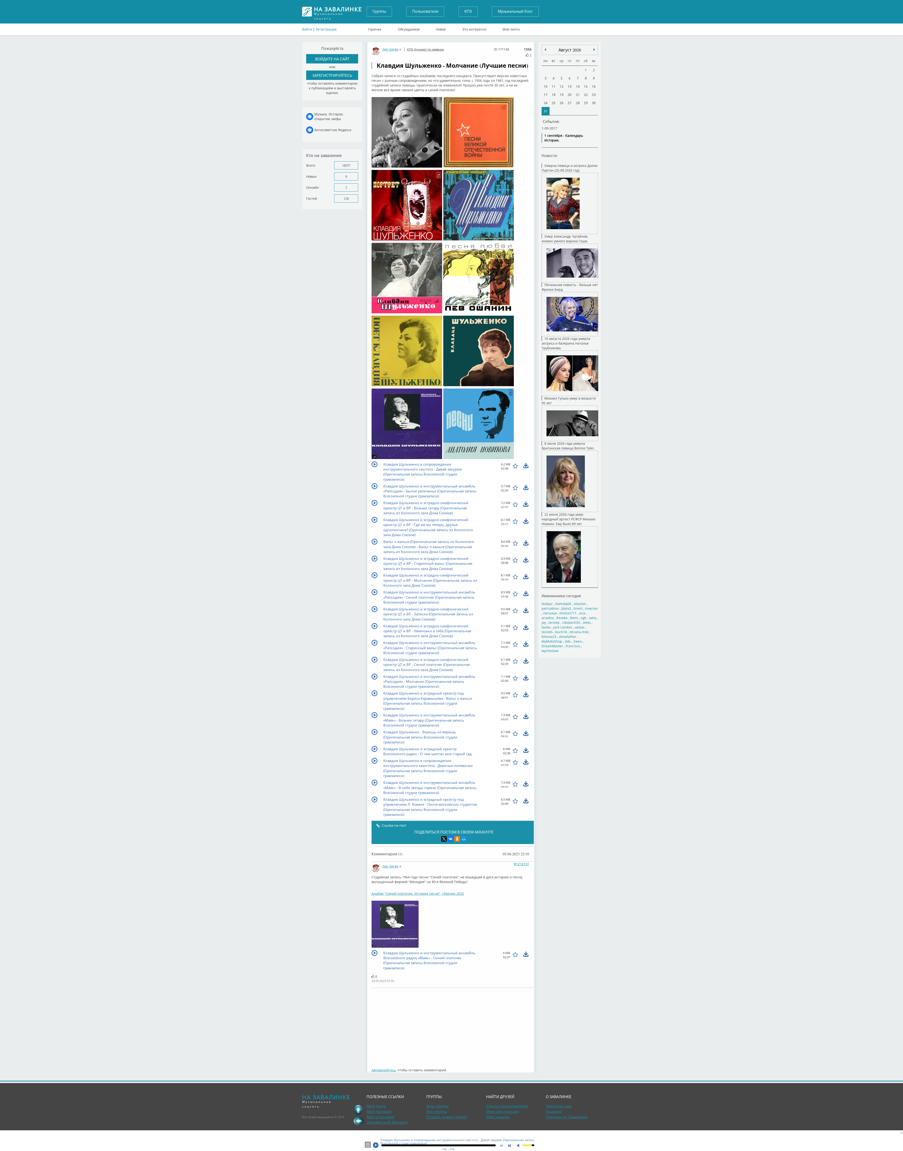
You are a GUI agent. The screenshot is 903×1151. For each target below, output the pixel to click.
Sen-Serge (390, 49)
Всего (310, 165)
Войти (307, 29)
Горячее (374, 28)
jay (544, 622)
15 (586, 86)
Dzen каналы (497, 1117)
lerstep (554, 622)
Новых (311, 176)
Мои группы (437, 1106)
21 (578, 94)
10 (545, 86)
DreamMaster (552, 646)
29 (586, 103)
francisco (573, 646)
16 (594, 86)
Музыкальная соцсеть (338, 11)
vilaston (580, 603)
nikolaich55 (571, 622)
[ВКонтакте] (450, 839)
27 (569, 103)
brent (578, 608)
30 (594, 103)
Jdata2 (566, 608)
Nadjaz (547, 603)
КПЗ (468, 11)
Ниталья (550, 613)
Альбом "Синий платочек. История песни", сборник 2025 (418, 893)
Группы (379, 11)
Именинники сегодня (561, 595)
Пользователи (425, 11)
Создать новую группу (446, 1117)
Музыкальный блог (515, 11)
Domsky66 (563, 603)
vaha (592, 618)
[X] (444, 839)
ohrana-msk (579, 632)
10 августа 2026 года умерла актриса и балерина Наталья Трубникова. (566, 343)
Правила (554, 1111)
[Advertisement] (453, 1025)
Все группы (436, 1111)
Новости (549, 155)
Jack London (562, 627)
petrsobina (550, 608)
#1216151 (521, 864)
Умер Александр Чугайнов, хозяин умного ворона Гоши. (565, 238)
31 (545, 111)
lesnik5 (547, 632)
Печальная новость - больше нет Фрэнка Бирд (570, 287)
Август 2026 (569, 50)
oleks (587, 622)
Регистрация (326, 29)
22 (586, 94)
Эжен (577, 641)
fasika (546, 627)
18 (553, 94)
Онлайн (312, 187)
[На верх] (358, 1109)
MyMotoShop (552, 641)
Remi (574, 618)
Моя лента (511, 28)
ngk (583, 618)
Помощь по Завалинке (566, 1117)
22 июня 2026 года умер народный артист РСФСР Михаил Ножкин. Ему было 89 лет (568, 519)
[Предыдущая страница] (358, 1121)
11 (553, 86)
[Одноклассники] (457, 839)
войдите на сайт (332, 58)
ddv (568, 641)
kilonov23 (549, 636)
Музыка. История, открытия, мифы (328, 116)
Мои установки (380, 1117)
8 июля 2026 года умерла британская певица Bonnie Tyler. (568, 445)
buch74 (561, 632)
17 (545, 94)
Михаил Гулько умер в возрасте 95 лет (569, 400)
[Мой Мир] (464, 839)
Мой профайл (379, 1111)
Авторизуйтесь (384, 1070)
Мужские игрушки (502, 1111)
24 (545, 103)
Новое (441, 28)
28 (578, 103)
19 (561, 94)
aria (582, 613)
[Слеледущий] (545, 49)
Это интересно (474, 28)
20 (569, 94)
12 (561, 86)
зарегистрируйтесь (332, 75)
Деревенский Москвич (387, 1122)
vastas (580, 627)
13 (569, 86)
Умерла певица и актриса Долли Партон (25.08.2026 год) (570, 168)
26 (561, 103)
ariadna (548, 618)
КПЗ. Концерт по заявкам (425, 49)
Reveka (561, 618)
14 (578, 86)
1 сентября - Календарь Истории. (563, 137)
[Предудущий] (594, 49)
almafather (567, 636)
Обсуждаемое (409, 28)
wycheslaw (550, 650)
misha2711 (568, 613)
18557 (346, 165)
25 (553, 103)
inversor (591, 608)
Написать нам (558, 1106)
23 (594, 94)
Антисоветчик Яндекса (332, 130)
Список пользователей (507, 1106)
